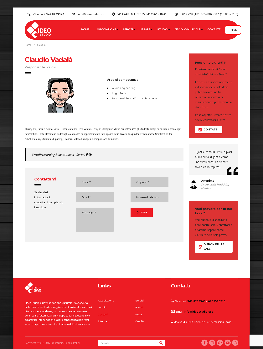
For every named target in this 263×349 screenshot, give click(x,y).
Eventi (139, 307)
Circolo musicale (187, 29)
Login (233, 30)
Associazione (106, 29)
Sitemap (103, 321)
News (138, 314)
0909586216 (216, 301)
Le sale (145, 29)
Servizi (128, 29)
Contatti (214, 29)
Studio (162, 29)
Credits (139, 321)
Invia (144, 212)
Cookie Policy (72, 343)
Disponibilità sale (214, 246)
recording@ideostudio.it (57, 155)
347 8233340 (55, 14)
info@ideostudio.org (91, 14)
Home (85, 29)
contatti (211, 129)
